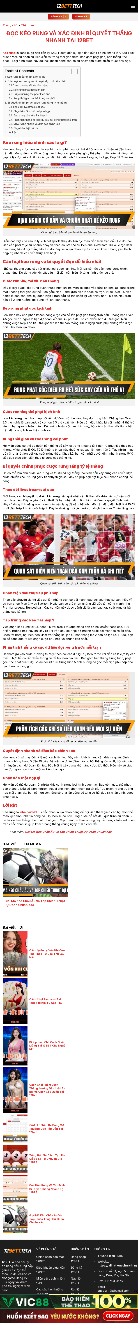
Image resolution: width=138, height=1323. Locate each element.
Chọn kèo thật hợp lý (26, 128)
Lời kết (12, 132)
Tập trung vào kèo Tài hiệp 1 (30, 115)
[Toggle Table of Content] (73, 71)
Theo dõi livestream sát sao (29, 107)
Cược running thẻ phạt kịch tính (31, 94)
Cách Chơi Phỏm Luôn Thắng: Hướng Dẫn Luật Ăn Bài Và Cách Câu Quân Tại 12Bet (47, 1090)
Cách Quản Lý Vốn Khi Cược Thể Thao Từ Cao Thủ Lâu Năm (47, 954)
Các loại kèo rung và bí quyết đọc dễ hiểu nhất (37, 81)
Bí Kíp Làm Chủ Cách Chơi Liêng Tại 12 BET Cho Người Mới (47, 1045)
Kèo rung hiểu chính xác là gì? (26, 76)
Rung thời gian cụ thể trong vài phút (34, 98)
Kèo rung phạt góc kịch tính (29, 89)
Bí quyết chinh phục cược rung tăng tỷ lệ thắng (37, 102)
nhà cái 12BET (30, 812)
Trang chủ (10, 25)
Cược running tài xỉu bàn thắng (30, 85)
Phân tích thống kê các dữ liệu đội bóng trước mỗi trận (45, 119)
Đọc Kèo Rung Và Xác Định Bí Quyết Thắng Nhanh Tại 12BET (47, 1189)
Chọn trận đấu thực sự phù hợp (31, 111)
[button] (132, 6)
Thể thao (27, 25)
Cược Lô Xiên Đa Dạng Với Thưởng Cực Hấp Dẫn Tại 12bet (46, 1128)
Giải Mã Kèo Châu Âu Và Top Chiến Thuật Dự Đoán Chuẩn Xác (68, 832)
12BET (6, 1262)
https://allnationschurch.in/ (117, 1265)
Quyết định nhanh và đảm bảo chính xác (36, 123)
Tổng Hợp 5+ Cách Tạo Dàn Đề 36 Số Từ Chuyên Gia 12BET (47, 1159)
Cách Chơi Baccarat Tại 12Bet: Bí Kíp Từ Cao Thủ (45, 1001)
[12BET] (69, 6)
